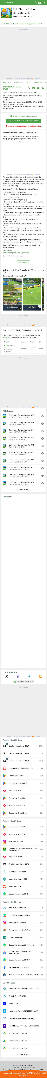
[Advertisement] (23, 54)
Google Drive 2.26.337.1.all (18, 1048)
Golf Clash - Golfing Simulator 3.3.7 (21, 467)
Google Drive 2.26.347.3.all (18, 1033)
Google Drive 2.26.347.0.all (18, 1041)
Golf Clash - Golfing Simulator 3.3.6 (21, 475)
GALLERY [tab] (28, 82)
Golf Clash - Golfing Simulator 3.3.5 (21, 482)
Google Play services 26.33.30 (19, 915)
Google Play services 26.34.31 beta (21, 945)
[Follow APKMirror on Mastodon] (18, 677)
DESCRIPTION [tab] (18, 82)
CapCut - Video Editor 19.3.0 (19, 864)
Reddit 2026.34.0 (15, 886)
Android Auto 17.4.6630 (17, 872)
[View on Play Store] (33, 88)
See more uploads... (23, 490)
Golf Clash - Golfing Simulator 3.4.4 (21, 430)
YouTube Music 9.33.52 (17, 806)
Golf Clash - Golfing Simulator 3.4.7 (21, 415)
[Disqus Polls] (23, 527)
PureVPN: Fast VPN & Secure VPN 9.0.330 (24, 1026)
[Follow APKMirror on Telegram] (29, 677)
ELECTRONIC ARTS (23, 16)
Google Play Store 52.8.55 (18, 798)
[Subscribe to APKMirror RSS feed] (40, 677)
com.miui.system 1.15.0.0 (18, 879)
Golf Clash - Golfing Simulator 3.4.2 (21, 445)
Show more (23, 262)
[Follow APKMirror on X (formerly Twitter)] (6, 677)
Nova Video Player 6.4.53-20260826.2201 (23, 1011)
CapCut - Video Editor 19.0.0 (19, 761)
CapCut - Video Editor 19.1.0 (19, 753)
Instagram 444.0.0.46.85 (17, 923)
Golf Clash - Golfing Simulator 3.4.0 (21, 460)
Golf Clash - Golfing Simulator (27, 24)
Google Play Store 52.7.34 (18, 776)
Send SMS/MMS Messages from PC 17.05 (24, 989)
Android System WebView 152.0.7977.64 (23, 975)
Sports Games (8, 87)
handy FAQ (6, 337)
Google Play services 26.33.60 (19, 960)
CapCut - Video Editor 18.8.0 (19, 746)
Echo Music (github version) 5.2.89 (21, 768)
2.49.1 (7, 345)
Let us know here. (28, 1065)
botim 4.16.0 (13, 1004)
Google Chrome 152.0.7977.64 (19, 930)
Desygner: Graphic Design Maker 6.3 (21, 1018)
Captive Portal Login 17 (17, 938)
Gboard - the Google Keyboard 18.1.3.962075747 (20, 952)
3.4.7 (24, 276)
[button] (29, 88)
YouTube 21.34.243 (16, 857)
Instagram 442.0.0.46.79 (17, 842)
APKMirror (9, 3)
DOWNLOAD (38, 82)
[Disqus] (23, 583)
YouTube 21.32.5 (15, 791)
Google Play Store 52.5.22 (18, 813)
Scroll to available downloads (25, 121)
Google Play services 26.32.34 (19, 894)
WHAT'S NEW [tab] (7, 82)
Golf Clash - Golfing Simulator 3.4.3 (21, 438)
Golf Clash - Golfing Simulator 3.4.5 (21, 423)
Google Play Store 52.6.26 (18, 783)
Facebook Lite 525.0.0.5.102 (19, 967)
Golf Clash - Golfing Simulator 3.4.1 (21, 452)
